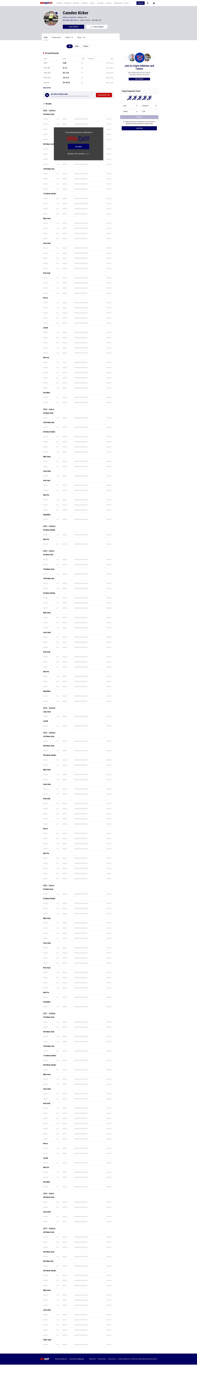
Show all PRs (47, 88)
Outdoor (85, 46)
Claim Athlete (73, 27)
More (126, 3)
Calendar (76, 3)
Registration (118, 3)
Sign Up (140, 3)
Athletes (84, 3)
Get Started (139, 79)
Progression (56, 37)
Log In (87, 154)
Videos (69, 37)
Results (59, 3)
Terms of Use (112, 1359)
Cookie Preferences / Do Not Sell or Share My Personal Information (137, 1359)
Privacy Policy (102, 1359)
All (69, 46)
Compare (139, 117)
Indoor (77, 46)
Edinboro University (69, 17)
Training (108, 3)
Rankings (67, 3)
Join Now (139, 128)
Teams (92, 3)
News (81, 37)
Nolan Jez (81, 1359)
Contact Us (92, 1359)
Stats (46, 37)
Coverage (100, 3)
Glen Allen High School (70, 20)
